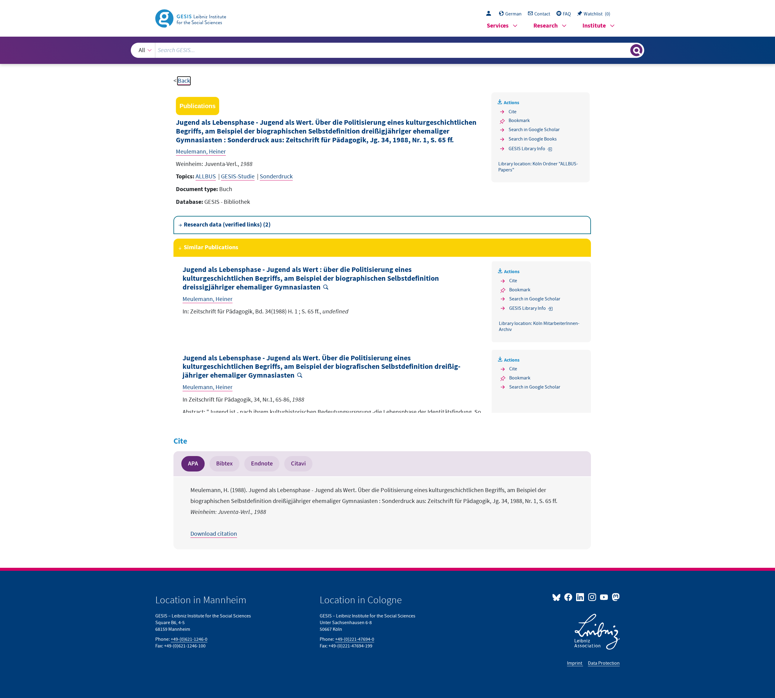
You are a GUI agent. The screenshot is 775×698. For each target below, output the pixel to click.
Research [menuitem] (545, 26)
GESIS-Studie (238, 176)
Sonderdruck (276, 176)
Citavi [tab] (298, 463)
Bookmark (519, 120)
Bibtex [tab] (224, 463)
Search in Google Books (533, 139)
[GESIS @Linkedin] (580, 597)
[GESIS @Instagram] (592, 597)
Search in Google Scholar (534, 130)
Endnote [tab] (262, 463)
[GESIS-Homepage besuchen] (191, 18)
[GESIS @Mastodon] (615, 597)
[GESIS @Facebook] (569, 597)
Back (184, 81)
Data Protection (604, 663)
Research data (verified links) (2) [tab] (227, 225)
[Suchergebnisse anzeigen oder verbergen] (636, 50)
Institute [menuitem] (594, 26)
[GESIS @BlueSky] (557, 597)
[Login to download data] (490, 14)
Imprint (575, 663)
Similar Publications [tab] (211, 247)
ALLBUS (206, 176)
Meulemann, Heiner (201, 152)
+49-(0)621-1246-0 (189, 639)
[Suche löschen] (625, 50)
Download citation (213, 534)
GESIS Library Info (527, 149)
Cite (512, 112)
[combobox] (387, 50)
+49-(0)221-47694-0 (354, 639)
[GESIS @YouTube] (604, 597)
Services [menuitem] (498, 26)
